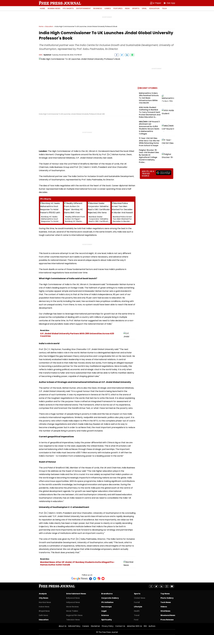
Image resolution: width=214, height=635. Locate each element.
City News (43, 598)
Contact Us (120, 626)
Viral (144, 8)
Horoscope (106, 606)
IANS (40, 55)
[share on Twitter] (122, 54)
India (127, 8)
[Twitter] (94, 578)
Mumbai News (54, 8)
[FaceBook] (90, 578)
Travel (136, 615)
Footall (137, 602)
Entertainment (83, 8)
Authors (152, 626)
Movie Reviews (72, 606)
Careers (85, 626)
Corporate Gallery (110, 598)
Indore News (44, 606)
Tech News (165, 602)
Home (42, 8)
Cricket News (139, 598)
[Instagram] (98, 578)
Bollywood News (73, 598)
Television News (73, 619)
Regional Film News (74, 615)
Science (105, 615)
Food (136, 619)
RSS (145, 626)
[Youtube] (103, 578)
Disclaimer (95, 626)
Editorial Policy (74, 626)
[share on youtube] (172, 586)
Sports (135, 8)
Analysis (43, 593)
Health (137, 611)
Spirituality (106, 619)
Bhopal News (44, 611)
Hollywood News (73, 602)
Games (108, 8)
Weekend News (167, 615)
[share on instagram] (167, 586)
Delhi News (43, 615)
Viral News (165, 611)
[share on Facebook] (117, 54)
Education (154, 8)
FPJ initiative (107, 602)
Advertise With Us (134, 626)
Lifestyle (138, 606)
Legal (103, 611)
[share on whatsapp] (132, 54)
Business (97, 8)
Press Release (167, 619)
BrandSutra (106, 593)
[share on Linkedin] (127, 54)
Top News (165, 593)
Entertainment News (76, 593)
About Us (62, 626)
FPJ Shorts (68, 8)
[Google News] (79, 578)
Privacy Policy (107, 626)
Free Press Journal (60, 3)
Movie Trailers (72, 611)
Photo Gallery (167, 598)
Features (117, 8)
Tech (164, 8)
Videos (163, 606)
